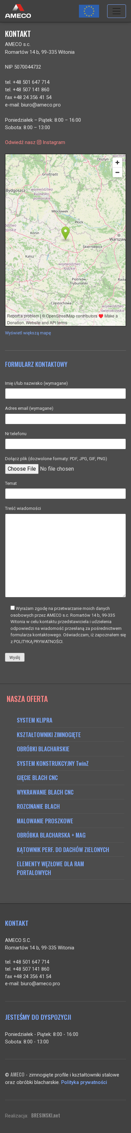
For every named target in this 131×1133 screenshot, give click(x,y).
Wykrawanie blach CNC (45, 792)
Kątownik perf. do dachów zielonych (63, 849)
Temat (11, 483)
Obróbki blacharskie (43, 749)
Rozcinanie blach (38, 806)
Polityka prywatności (84, 1082)
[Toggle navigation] (116, 11)
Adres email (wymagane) (29, 408)
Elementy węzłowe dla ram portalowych (50, 868)
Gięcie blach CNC (37, 777)
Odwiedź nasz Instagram (35, 142)
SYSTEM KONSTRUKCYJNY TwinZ (53, 763)
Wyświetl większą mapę (28, 332)
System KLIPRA (34, 720)
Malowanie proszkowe (45, 821)
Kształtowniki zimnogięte (49, 734)
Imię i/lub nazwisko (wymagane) (36, 383)
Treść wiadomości (23, 508)
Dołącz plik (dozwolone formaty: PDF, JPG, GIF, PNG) (56, 458)
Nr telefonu (16, 433)
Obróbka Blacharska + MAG (51, 835)
